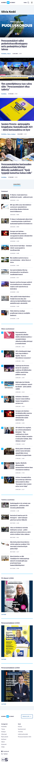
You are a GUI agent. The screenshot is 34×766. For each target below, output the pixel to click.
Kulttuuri (3, 739)
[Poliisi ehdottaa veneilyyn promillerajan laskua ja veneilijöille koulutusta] (5, 314)
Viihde (3, 747)
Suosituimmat (22, 729)
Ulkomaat (4, 734)
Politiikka (3, 54)
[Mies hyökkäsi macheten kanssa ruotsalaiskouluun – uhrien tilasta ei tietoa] (5, 261)
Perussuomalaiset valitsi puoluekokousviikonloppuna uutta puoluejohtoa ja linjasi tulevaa (14, 45)
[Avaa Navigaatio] (32, 2)
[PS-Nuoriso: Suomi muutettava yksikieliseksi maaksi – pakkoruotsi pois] (5, 197)
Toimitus (20, 732)
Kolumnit (3, 744)
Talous (9, 134)
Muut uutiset (4, 737)
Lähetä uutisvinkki (23, 734)
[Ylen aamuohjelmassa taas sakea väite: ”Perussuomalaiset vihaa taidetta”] (17, 69)
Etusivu (20, 726)
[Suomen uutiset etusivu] (8, 2)
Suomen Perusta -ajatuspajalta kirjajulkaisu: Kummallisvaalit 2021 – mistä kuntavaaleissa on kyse (17, 127)
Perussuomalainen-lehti (24, 737)
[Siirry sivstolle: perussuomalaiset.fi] (8, 760)
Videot (9, 54)
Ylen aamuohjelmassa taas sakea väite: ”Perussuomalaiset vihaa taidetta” (16, 86)
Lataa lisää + (17, 184)
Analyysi (13, 134)
